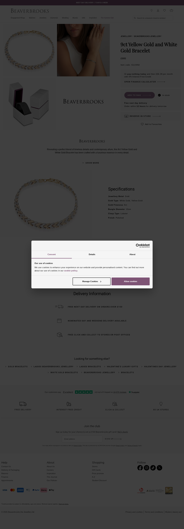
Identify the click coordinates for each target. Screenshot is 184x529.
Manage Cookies (90, 281)
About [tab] (132, 254)
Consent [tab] (52, 254)
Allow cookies (130, 281)
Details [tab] (92, 254)
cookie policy (70, 270)
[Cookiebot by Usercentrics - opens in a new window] (138, 246)
